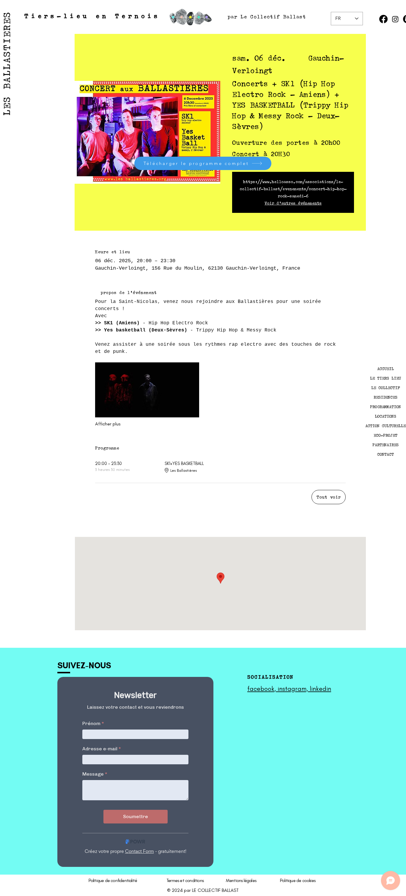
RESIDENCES (385, 397)
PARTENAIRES (385, 444)
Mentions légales (241, 880)
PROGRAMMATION (385, 406)
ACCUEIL (385, 368)
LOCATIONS (385, 416)
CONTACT (385, 454)
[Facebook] (383, 19)
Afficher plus (107, 424)
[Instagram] (395, 19)
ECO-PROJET (385, 435)
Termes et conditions (185, 880)
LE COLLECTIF (385, 387)
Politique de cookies (297, 880)
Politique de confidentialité (113, 880)
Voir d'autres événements (293, 203)
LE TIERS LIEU (385, 378)
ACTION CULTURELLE (385, 425)
